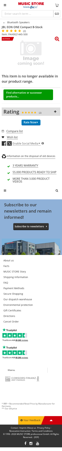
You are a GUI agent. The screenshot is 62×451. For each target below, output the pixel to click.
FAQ (5, 282)
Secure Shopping (13, 293)
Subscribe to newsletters (29, 226)
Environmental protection (18, 305)
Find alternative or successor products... (24, 94)
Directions (9, 316)
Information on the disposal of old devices (31, 156)
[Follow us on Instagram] (31, 443)
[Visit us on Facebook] (25, 443)
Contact (14, 427)
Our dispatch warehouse (17, 299)
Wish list (12, 137)
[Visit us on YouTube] (37, 443)
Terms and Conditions (42, 430)
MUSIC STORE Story (14, 271)
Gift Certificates (12, 310)
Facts (6, 266)
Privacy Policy (43, 427)
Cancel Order (11, 321)
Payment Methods (13, 288)
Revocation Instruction (19, 430)
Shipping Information (15, 277)
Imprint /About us (27, 427)
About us (8, 260)
